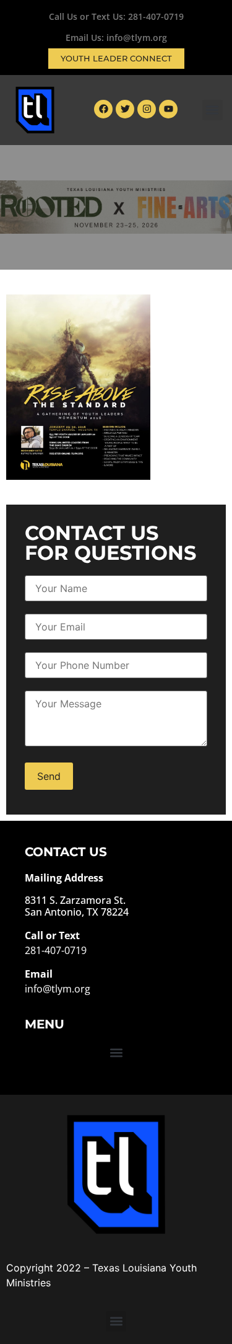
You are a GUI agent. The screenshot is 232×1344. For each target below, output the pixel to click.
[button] (212, 110)
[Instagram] (146, 109)
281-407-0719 (156, 16)
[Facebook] (103, 109)
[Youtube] (168, 109)
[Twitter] (125, 109)
